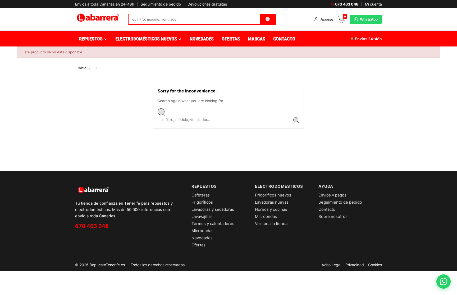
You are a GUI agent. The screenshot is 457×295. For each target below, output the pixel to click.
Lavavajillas (202, 216)
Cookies (375, 265)
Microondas (202, 230)
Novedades (202, 237)
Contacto (326, 209)
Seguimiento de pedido (161, 4)
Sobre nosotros (333, 216)
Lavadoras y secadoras (212, 209)
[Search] (268, 19)
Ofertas (198, 244)
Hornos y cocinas (271, 209)
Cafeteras (200, 195)
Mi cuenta (373, 4)
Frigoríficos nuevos (273, 195)
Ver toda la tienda (271, 223)
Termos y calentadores (212, 223)
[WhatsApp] (443, 281)
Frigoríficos (202, 202)
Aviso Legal (331, 265)
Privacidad (354, 265)
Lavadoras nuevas (272, 202)
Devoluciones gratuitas (207, 4)
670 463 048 (346, 4)
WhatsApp (369, 19)
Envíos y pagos (332, 195)
